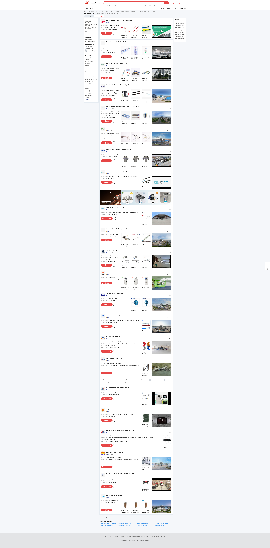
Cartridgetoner (120, 382)
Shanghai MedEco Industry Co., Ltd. (115, 315)
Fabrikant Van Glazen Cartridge (181, 36)
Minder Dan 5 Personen (91, 79)
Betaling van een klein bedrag (90, 52)
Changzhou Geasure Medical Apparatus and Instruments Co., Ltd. (122, 106)
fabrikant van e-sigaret (133, 5)
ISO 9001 (88, 65)
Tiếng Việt (170, 537)
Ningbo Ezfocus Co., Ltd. (112, 409)
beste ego (104, 382)
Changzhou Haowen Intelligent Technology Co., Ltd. (119, 20)
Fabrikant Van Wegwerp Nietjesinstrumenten (184, 30)
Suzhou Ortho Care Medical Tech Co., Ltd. (116, 42)
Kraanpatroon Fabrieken (159, 525)
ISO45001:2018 (89, 63)
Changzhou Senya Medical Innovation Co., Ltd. (118, 63)
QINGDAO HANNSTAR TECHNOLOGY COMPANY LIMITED (120, 473)
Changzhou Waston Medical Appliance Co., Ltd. (118, 229)
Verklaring (111, 536)
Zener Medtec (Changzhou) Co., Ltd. (115, 207)
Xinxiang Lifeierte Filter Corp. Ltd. (114, 293)
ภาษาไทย (161, 537)
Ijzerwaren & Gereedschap (91, 30)
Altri (87, 59)
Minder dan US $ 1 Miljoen (91, 70)
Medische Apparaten (144, 380)
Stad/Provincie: (104, 29)
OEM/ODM (89, 46)
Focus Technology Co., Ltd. (133, 540)
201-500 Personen (90, 77)
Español (118, 537)
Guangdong (88, 95)
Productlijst (89, 16)
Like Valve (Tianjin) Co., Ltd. (113, 336)
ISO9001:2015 (89, 61)
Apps (175, 8)
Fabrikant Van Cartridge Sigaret (124, 523)
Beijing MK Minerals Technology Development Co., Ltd (120, 430)
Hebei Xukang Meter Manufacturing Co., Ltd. (117, 452)
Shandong (88, 90)
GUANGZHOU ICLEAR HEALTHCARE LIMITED (117, 387)
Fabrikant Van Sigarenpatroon (142, 523)
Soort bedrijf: (104, 47)
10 (109, 517)
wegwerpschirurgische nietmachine (142, 382)
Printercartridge (128, 382)
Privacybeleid (128, 536)
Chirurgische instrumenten (131, 380)
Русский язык (138, 537)
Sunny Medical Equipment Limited (115, 272)
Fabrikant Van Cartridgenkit (181, 38)
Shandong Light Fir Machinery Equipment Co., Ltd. (119, 149)
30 (112, 517)
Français (114, 537)
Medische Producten (106, 380)
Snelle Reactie (90, 48)
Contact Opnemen (107, 33)
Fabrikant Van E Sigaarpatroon (124, 525)
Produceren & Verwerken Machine (90, 27)
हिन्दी (157, 537)
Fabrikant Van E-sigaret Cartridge (161, 523)
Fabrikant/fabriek (90, 41)
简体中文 (100, 537)
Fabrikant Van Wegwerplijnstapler (182, 27)
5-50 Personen (89, 76)
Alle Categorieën (89, 8)
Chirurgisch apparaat (156, 380)
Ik (163, 380)
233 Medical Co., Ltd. (111, 250)
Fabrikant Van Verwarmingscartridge (183, 40)
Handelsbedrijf (89, 39)
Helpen (168, 8)
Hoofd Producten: (105, 25)
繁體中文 (105, 537)
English (95, 537)
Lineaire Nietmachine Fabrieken (124, 527)
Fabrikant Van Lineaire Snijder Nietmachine (184, 29)
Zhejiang (88, 93)
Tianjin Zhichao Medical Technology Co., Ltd (117, 171)
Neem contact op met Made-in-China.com (140, 536)
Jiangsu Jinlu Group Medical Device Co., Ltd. (117, 128)
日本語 (109, 537)
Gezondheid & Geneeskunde (89, 22)
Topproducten (152, 536)
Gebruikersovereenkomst (119, 536)
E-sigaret (115, 380)
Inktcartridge (111, 382)
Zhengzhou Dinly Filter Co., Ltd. (114, 495)
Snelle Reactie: (104, 27)
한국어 (144, 537)
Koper (161, 8)
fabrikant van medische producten (121, 5)
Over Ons (106, 536)
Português (128, 537)
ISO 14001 (88, 57)
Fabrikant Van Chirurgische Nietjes (182, 25)
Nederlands (153, 537)
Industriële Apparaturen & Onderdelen (91, 25)
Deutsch (123, 537)
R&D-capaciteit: (104, 72)
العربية (148, 537)
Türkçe (166, 537)
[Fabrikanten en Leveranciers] (92, 2)
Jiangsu (87, 88)
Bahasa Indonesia (177, 537)
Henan (87, 91)
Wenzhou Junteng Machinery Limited (115, 358)
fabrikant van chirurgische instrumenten (156, 5)
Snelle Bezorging (90, 50)
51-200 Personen (89, 81)
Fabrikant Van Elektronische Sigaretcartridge (108, 523)
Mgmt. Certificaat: (105, 74)
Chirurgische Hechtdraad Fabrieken (107, 527)
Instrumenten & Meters (91, 33)
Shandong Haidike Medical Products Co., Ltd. (117, 85)
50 (114, 517)
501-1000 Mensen (90, 83)
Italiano (133, 537)
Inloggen (184, 3)
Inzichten (158, 536)
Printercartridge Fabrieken (142, 525)
